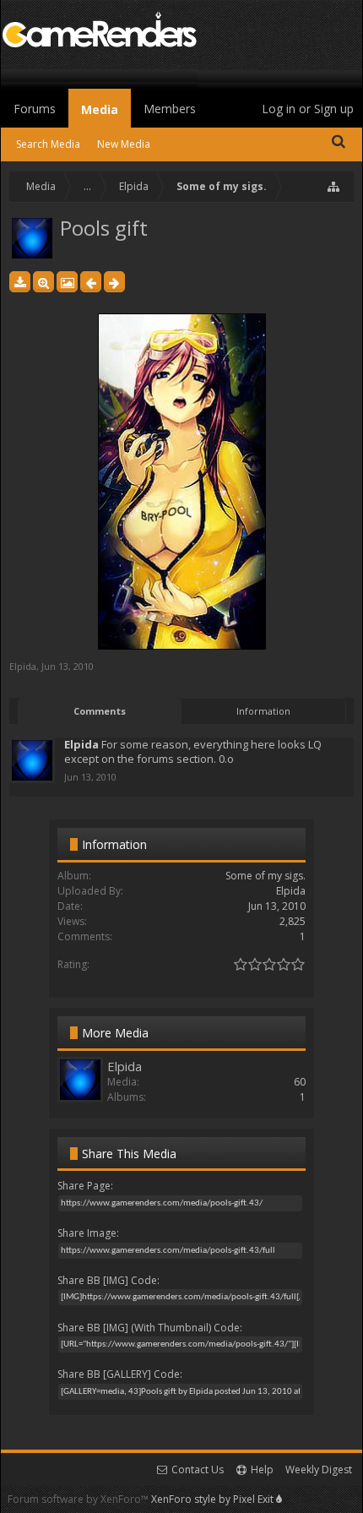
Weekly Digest (318, 1469)
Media (99, 109)
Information (263, 711)
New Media (123, 144)
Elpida (22, 666)
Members (170, 109)
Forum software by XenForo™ (79, 1499)
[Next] (114, 281)
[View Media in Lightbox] (67, 281)
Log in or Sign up (308, 109)
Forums (35, 109)
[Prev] (90, 281)
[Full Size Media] (43, 281)
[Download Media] (19, 281)
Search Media (48, 144)
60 (300, 1082)
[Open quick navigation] (334, 186)
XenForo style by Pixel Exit (213, 1499)
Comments (99, 711)
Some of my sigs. (265, 875)
